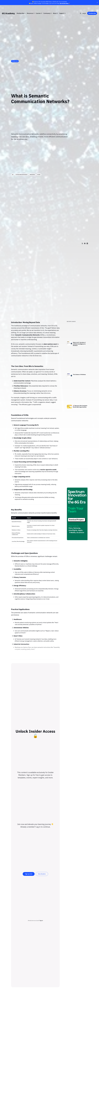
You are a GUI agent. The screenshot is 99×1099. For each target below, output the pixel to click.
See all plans (42, 874)
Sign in (41, 920)
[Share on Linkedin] (86, 243)
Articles (38, 174)
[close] (97, 2)
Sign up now (28, 874)
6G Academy (8, 13)
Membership (92, 13)
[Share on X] (82, 243)
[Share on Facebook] (84, 243)
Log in (84, 13)
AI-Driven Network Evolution (21, 174)
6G (12, 174)
